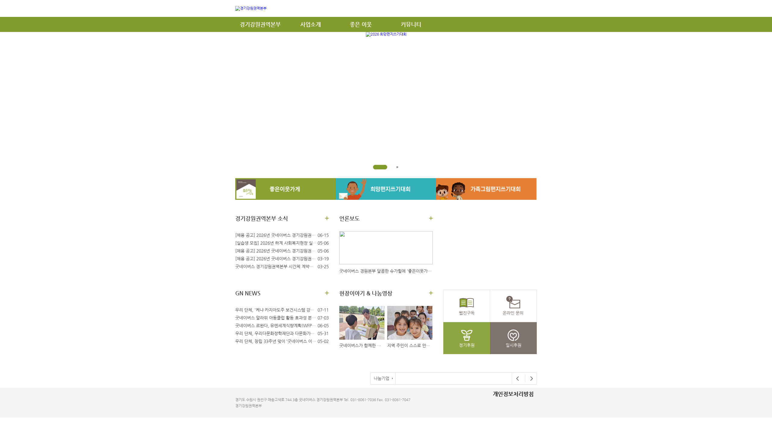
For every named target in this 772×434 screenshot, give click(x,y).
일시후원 (513, 345)
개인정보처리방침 (513, 394)
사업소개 (310, 24)
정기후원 (467, 345)
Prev (518, 379)
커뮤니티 (411, 24)
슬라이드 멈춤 (397, 167)
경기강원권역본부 (260, 24)
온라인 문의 (513, 312)
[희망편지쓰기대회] (386, 189)
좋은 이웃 (361, 24)
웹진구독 (467, 312)
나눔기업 (381, 378)
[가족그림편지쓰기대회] (486, 189)
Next (530, 379)
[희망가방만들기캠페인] (285, 189)
